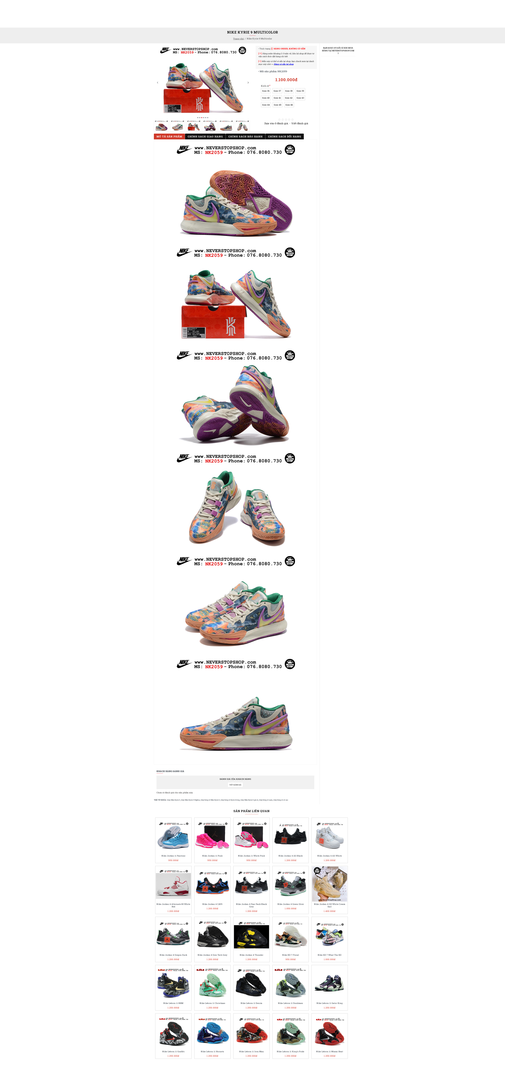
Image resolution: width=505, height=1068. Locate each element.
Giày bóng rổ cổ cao (280, 800)
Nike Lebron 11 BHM (173, 1003)
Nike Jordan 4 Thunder (251, 955)
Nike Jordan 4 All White (329, 856)
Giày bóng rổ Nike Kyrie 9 (210, 800)
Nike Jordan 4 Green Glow (290, 904)
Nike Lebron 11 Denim (251, 1003)
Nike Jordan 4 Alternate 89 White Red (173, 905)
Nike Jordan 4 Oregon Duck (173, 955)
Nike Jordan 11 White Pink (251, 856)
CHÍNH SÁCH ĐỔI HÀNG (284, 136)
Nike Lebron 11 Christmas (212, 1003)
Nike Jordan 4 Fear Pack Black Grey (251, 905)
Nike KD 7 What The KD (329, 955)
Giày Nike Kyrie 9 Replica (190, 800)
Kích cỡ (265, 85)
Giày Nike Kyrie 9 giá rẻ (249, 800)
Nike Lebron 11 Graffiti (173, 1051)
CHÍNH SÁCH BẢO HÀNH (245, 136)
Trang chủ (238, 38)
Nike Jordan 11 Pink (212, 856)
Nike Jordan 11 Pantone (173, 856)
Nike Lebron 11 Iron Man (251, 1051)
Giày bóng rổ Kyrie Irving (230, 800)
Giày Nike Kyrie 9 (173, 800)
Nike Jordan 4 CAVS (212, 904)
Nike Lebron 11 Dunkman (290, 1003)
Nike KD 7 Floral (290, 955)
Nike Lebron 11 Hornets (212, 1051)
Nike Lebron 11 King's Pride (290, 1051)
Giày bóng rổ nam (265, 800)
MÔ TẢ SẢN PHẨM (169, 136)
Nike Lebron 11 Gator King (330, 1003)
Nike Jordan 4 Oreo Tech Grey (212, 955)
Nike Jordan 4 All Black (291, 856)
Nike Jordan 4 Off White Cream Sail (329, 905)
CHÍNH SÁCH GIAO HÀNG (205, 136)
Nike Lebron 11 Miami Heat (329, 1051)
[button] (157, 82)
